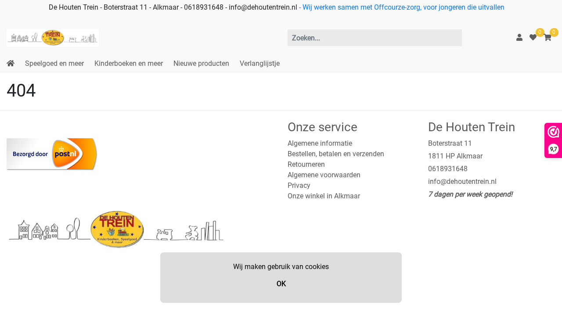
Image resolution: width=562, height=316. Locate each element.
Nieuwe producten (201, 63)
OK (281, 284)
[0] (533, 37)
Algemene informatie (320, 143)
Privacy (299, 185)
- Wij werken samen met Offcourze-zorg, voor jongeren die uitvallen (400, 7)
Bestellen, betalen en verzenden (336, 154)
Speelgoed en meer (54, 63)
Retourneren (306, 164)
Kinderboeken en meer (128, 63)
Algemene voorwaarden (324, 175)
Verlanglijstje (260, 63)
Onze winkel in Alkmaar (324, 196)
